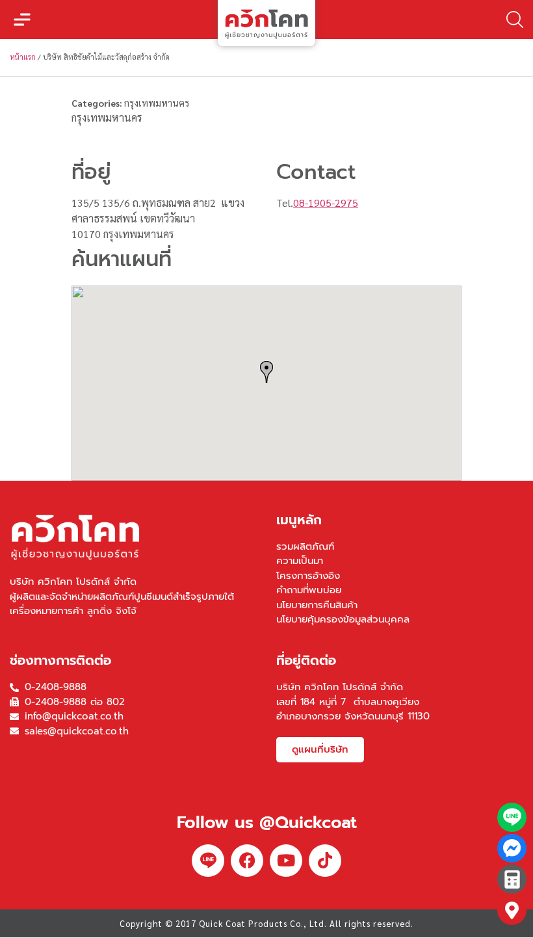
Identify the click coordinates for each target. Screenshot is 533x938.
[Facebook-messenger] (511, 848)
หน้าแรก (23, 57)
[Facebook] (247, 860)
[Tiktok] (325, 860)
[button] (22, 19)
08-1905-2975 (325, 202)
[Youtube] (286, 860)
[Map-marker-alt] (511, 910)
